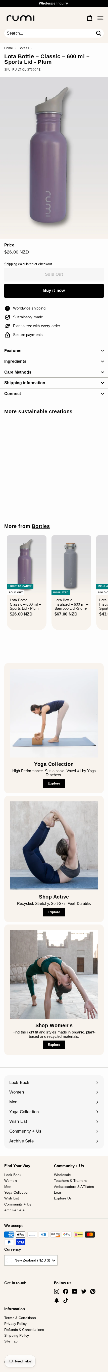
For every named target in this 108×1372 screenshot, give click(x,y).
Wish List (11, 1198)
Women (10, 1181)
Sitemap (11, 1341)
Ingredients (15, 361)
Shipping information (24, 383)
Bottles (24, 48)
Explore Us (63, 1198)
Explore (54, 783)
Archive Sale (14, 1210)
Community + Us (17, 1204)
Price (9, 245)
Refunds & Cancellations (24, 1330)
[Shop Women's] (54, 974)
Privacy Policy (15, 1324)
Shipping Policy (16, 1335)
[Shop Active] (54, 845)
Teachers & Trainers (70, 1181)
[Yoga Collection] (54, 713)
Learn (59, 1192)
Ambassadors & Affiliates (74, 1187)
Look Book (12, 1175)
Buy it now (54, 290)
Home (8, 48)
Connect (12, 393)
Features (12, 351)
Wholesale (62, 1175)
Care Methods (17, 372)
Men (7, 1187)
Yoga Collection (16, 1192)
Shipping (10, 264)
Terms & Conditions (20, 1318)
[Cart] (89, 18)
